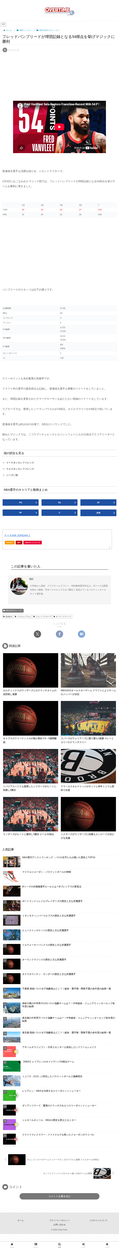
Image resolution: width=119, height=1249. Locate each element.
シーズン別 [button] (12, 475)
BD (31, 579)
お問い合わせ (59, 1224)
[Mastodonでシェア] (34, 834)
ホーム (21, 1220)
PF (20, 513)
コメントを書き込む (59, 1196)
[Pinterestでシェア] (38, 843)
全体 (98, 513)
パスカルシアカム (24, 617)
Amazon (10, 542)
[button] (109, 712)
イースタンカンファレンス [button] (20, 462)
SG (59, 502)
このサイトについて (98, 1220)
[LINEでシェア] (93, 834)
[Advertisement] (59, 75)
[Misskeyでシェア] (51, 834)
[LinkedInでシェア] (59, 843)
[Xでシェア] (37, 634)
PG (20, 502)
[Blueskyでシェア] (42, 834)
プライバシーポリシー (59, 1220)
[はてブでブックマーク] (81, 634)
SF (98, 502)
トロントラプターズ (43, 617)
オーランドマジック (63, 617)
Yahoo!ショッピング (32, 542)
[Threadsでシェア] (67, 834)
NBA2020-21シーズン (14, 611)
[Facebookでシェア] (59, 634)
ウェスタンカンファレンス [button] (20, 469)
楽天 (19, 542)
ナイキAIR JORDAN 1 (17, 535)
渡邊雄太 (8, 617)
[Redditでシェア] (76, 834)
